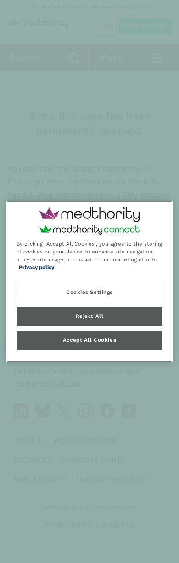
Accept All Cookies (89, 340)
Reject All (90, 316)
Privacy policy (36, 267)
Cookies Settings (89, 292)
